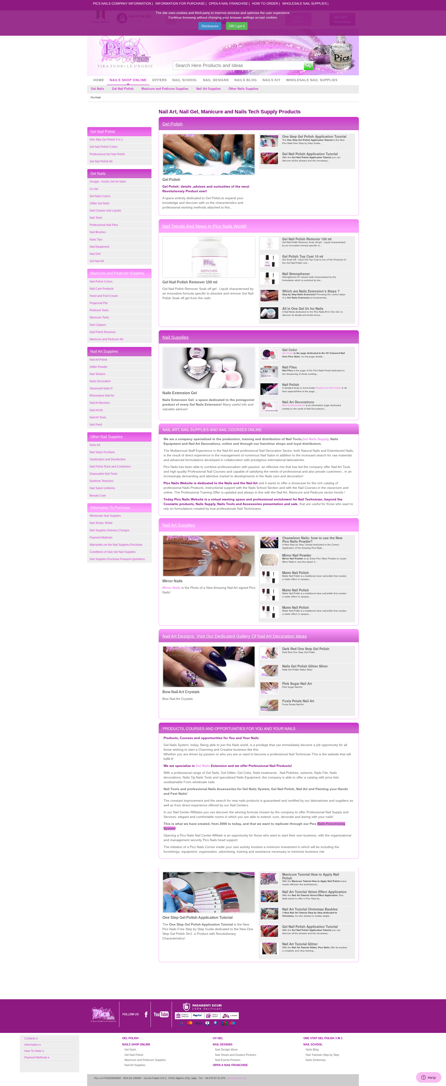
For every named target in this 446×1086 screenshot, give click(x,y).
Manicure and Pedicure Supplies (164, 88)
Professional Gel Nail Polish (107, 154)
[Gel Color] (269, 354)
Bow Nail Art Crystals (181, 692)
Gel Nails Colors (100, 196)
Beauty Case (98, 495)
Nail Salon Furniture (102, 452)
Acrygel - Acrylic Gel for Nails (108, 181)
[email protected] (236, 1078)
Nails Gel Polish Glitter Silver (305, 666)
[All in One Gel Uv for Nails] (269, 312)
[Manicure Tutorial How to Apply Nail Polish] (269, 879)
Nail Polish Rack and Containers (110, 466)
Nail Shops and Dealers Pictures (235, 1055)
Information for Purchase (180, 3)
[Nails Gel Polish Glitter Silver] (269, 670)
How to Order (265, 3)
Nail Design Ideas (226, 1049)
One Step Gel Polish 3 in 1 (106, 139)
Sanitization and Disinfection (108, 459)
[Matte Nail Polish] (269, 577)
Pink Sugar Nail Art (297, 683)
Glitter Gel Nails (99, 203)
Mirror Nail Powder (296, 555)
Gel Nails (97, 88)
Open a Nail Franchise (228, 3)
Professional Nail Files (104, 225)
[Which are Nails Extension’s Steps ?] (269, 295)
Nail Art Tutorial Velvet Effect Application (314, 891)
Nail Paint (96, 424)
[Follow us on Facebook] (146, 1014)
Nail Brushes (98, 232)
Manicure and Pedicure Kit (106, 339)
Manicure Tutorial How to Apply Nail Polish (310, 876)
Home (98, 80)
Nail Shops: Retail (101, 523)
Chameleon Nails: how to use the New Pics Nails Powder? (312, 539)
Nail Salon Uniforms (102, 488)
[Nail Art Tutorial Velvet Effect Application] (269, 896)
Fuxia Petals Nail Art (298, 700)
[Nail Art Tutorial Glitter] (269, 948)
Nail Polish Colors (101, 281)
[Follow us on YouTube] (161, 1014)
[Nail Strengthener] (269, 278)
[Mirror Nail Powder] (269, 559)
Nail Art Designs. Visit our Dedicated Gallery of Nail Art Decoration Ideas (234, 636)
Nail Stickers (97, 374)
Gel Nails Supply (315, 439)
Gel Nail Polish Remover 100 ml (189, 282)
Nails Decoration (100, 381)
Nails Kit (271, 80)
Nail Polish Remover (103, 332)
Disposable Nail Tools (103, 473)
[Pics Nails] (125, 52)
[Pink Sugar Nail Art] (269, 688)
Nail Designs (216, 80)
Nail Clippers (98, 325)
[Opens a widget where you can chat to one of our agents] (428, 1078)
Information (31, 1044)
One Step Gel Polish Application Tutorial (314, 136)
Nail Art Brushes (100, 402)
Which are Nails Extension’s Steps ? (311, 291)
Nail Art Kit (96, 410)
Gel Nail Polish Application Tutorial (310, 153)
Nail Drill (95, 254)
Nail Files (289, 367)
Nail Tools (96, 217)
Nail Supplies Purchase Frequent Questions (117, 559)
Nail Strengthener (296, 273)
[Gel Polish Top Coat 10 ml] (269, 260)
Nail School (184, 80)
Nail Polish (290, 384)
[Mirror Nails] (209, 555)
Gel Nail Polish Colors (104, 146)
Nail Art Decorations (298, 402)
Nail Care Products (102, 288)
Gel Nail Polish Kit (101, 161)
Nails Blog (245, 80)
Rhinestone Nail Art (102, 395)
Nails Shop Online (128, 80)
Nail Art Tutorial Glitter (300, 944)
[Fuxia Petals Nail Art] (269, 705)
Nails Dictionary (316, 1060)
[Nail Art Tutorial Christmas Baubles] (269, 913)
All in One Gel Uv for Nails (302, 308)
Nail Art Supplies (208, 88)
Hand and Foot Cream (104, 296)
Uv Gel (94, 189)
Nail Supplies (175, 337)
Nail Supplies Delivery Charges (109, 530)
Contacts (30, 1038)
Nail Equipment (99, 246)
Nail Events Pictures (227, 1060)
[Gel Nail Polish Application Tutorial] (269, 158)
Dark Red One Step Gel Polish (305, 648)
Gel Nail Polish (123, 88)
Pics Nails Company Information (122, 3)
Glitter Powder (99, 366)
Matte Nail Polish (295, 572)
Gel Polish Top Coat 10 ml (302, 256)
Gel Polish (172, 124)
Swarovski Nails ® (101, 388)
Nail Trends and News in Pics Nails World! (204, 226)
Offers (159, 80)
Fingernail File (99, 303)
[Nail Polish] (269, 389)
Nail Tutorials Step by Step (322, 1055)
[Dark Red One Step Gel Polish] (269, 653)
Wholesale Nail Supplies (304, 3)
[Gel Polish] (209, 154)
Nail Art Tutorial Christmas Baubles (310, 909)
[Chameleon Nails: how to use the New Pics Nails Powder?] (269, 542)
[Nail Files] (269, 371)
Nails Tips (96, 239)
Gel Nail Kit (97, 261)
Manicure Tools (99, 317)
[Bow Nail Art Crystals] (209, 666)
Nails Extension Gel (179, 393)
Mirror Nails (172, 581)
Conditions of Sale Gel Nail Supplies (113, 552)
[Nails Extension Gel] (209, 367)
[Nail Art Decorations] (269, 406)
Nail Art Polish (98, 359)
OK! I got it (237, 26)
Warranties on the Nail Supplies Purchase (116, 544)
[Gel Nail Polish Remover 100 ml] (209, 256)
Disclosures (209, 26)
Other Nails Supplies (243, 88)
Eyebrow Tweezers (102, 481)
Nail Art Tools (98, 417)
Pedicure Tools (99, 310)
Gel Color (289, 349)
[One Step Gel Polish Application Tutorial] (269, 141)
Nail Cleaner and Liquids (105, 210)
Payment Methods (101, 537)
